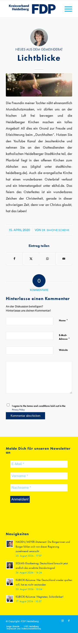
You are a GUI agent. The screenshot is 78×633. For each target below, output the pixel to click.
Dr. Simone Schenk (55, 230)
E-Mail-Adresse (64, 337)
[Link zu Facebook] (69, 621)
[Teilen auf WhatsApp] (47, 258)
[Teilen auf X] (31, 258)
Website (63, 349)
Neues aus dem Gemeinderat (39, 49)
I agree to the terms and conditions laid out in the (38, 407)
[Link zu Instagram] (62, 621)
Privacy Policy (18, 409)
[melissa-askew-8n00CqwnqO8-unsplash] (39, 85)
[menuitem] (66, 9)
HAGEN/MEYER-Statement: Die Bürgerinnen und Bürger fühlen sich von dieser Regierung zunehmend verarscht (43, 546)
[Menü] (66, 9)
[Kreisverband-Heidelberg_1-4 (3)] (32, 9)
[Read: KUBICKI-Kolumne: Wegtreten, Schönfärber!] (10, 599)
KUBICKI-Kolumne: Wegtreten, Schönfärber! (39, 596)
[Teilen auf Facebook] (14, 258)
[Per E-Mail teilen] (64, 258)
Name (63, 320)
